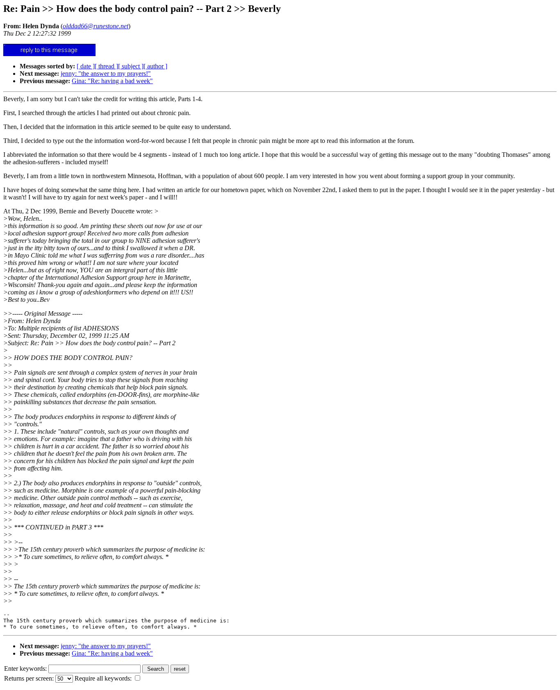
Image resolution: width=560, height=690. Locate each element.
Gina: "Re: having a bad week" (112, 80)
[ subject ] (130, 66)
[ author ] (155, 66)
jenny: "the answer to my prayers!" (106, 73)
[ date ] (86, 66)
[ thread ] (106, 66)
